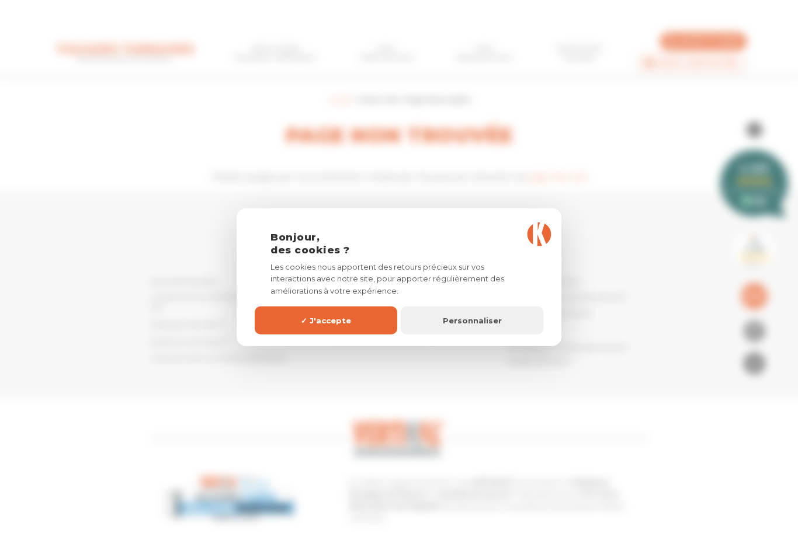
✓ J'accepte (326, 320)
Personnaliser (472, 320)
